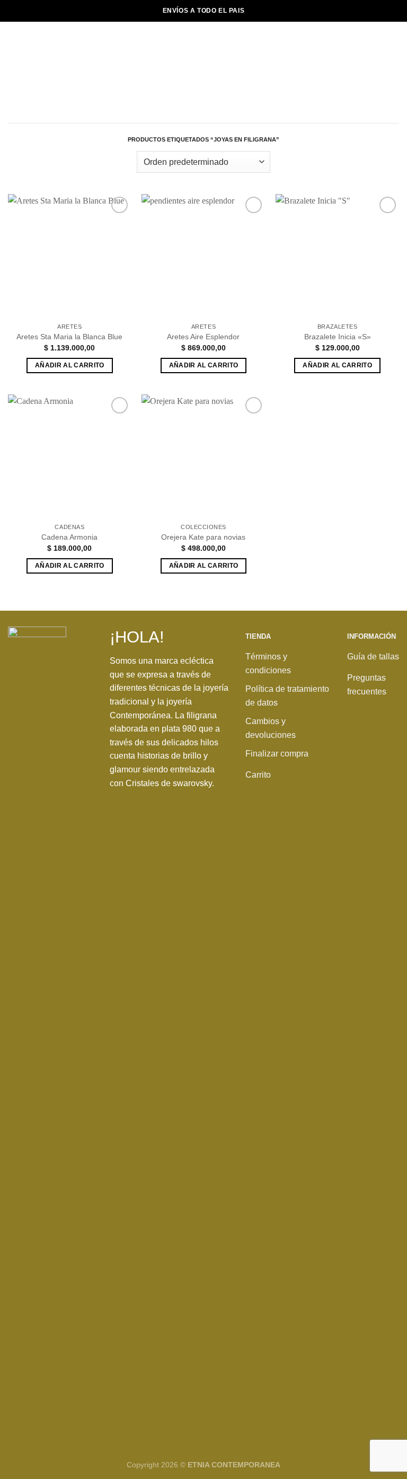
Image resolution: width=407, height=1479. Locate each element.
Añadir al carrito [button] (69, 365)
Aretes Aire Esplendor (203, 336)
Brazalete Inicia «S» (337, 336)
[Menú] (14, 72)
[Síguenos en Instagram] (380, 744)
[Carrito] (393, 72)
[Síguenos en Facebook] (358, 744)
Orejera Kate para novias (203, 537)
